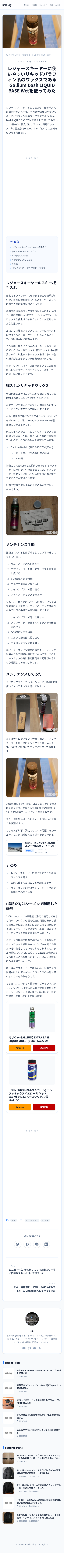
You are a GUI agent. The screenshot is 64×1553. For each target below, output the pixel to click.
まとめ (14, 263)
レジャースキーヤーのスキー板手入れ (28, 247)
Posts (34, 4)
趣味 (13, 1220)
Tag (51, 4)
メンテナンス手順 (19, 255)
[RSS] (40, 1348)
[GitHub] (29, 1348)
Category (43, 4)
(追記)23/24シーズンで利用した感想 (28, 267)
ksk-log (6, 5)
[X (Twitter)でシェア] (17, 1244)
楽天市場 (44, 1047)
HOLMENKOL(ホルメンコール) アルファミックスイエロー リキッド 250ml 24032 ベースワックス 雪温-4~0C (30, 1095)
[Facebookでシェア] (27, 1244)
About (58, 4)
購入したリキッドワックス (23, 251)
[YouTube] (24, 1348)
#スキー (45, 1220)
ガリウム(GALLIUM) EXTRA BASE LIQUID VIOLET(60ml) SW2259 (29, 1039)
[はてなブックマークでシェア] (46, 1244)
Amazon (20, 1047)
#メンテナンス (32, 1220)
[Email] (34, 1348)
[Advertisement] (32, 192)
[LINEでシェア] (36, 1244)
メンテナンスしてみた (21, 259)
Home (26, 4)
